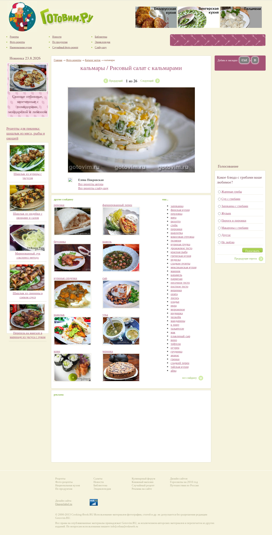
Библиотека (100, 485)
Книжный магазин (142, 482)
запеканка (177, 206)
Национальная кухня (67, 485)
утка (105, 315)
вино (174, 340)
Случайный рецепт (143, 485)
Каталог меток (93, 60)
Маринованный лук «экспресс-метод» (27, 255)
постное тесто (179, 286)
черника (107, 351)
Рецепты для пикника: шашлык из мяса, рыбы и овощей (25, 133)
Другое (226, 235)
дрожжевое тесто (181, 248)
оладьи (175, 302)
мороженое (178, 309)
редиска (176, 260)
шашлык (59, 315)
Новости (99, 482)
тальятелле (177, 328)
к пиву (175, 325)
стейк (174, 225)
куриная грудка (180, 244)
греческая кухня (181, 256)
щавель (107, 241)
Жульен (226, 213)
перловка (176, 214)
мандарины (178, 321)
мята (173, 217)
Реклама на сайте (142, 488)
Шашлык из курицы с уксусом (28, 176)
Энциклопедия (102, 488)
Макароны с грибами (234, 228)
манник (175, 271)
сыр (104, 278)
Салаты (98, 478)
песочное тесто (180, 282)
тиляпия (176, 240)
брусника (60, 241)
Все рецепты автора (90, 184)
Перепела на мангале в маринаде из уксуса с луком (27, 335)
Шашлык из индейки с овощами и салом (27, 216)
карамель (176, 275)
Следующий (146, 80)
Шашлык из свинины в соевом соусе (28, 295)
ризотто (176, 221)
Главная (58, 60)
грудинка (176, 351)
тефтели (176, 344)
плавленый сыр (180, 336)
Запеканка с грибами (234, 206)
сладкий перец (180, 363)
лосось (175, 298)
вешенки (176, 290)
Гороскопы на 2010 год (184, 482)
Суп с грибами (230, 199)
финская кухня (180, 210)
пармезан (177, 279)
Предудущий (116, 80)
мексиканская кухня (183, 267)
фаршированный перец (117, 205)
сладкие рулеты (180, 263)
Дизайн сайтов (178, 478)
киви (57, 351)
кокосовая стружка (182, 237)
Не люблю (227, 242)
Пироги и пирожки (233, 220)
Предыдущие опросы (245, 258)
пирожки (176, 229)
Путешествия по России (184, 485)
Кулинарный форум (143, 478)
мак (173, 332)
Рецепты (60, 478)
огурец (175, 348)
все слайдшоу (189, 377)
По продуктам (63, 488)
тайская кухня (179, 367)
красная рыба (179, 252)
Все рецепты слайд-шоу (93, 188)
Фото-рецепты (73, 60)
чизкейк (176, 317)
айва (173, 371)
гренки (175, 359)
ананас (175, 355)
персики (59, 205)
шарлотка (177, 233)
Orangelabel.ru (63, 504)
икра (174, 305)
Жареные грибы (231, 191)
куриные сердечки (65, 278)
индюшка (177, 313)
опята (174, 294)
